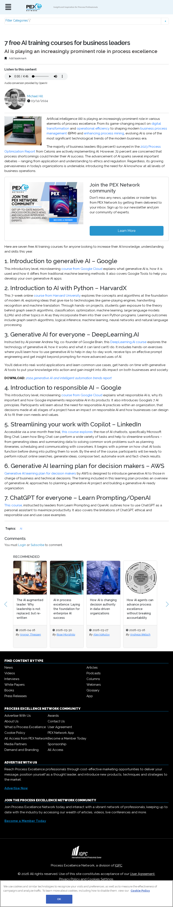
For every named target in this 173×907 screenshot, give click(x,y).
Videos (9, 673)
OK (59, 899)
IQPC (118, 865)
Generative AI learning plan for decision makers (40, 473)
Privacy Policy (69, 879)
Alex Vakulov (101, 634)
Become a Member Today (67, 738)
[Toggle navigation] (8, 7)
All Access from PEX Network (26, 738)
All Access (55, 750)
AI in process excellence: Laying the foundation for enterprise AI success (66, 608)
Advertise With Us (17, 716)
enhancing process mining (104, 133)
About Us (11, 721)
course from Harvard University (57, 295)
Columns (93, 679)
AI (21, 528)
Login (22, 545)
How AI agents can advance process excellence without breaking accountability (140, 608)
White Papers (14, 685)
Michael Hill (35, 96)
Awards (53, 716)
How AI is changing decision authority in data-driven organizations (103, 606)
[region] (86, 893)
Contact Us (56, 721)
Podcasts (93, 673)
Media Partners (15, 744)
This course (13, 505)
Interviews (11, 679)
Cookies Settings (100, 879)
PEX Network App (61, 733)
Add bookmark (17, 58)
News (8, 667)
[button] (86, 21)
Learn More (126, 231)
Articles (91, 667)
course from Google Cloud (81, 269)
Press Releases (15, 696)
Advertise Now (16, 788)
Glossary (92, 690)
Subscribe (37, 545)
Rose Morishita (66, 634)
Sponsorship (57, 744)
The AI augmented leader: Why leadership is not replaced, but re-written (30, 608)
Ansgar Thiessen (30, 634)
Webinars (93, 685)
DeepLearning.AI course (128, 342)
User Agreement (60, 727)
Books (9, 690)
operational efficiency (93, 128)
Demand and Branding (21, 750)
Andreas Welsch (140, 634)
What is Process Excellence (25, 727)
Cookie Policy (14, 733)
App (89, 696)
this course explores (77, 432)
